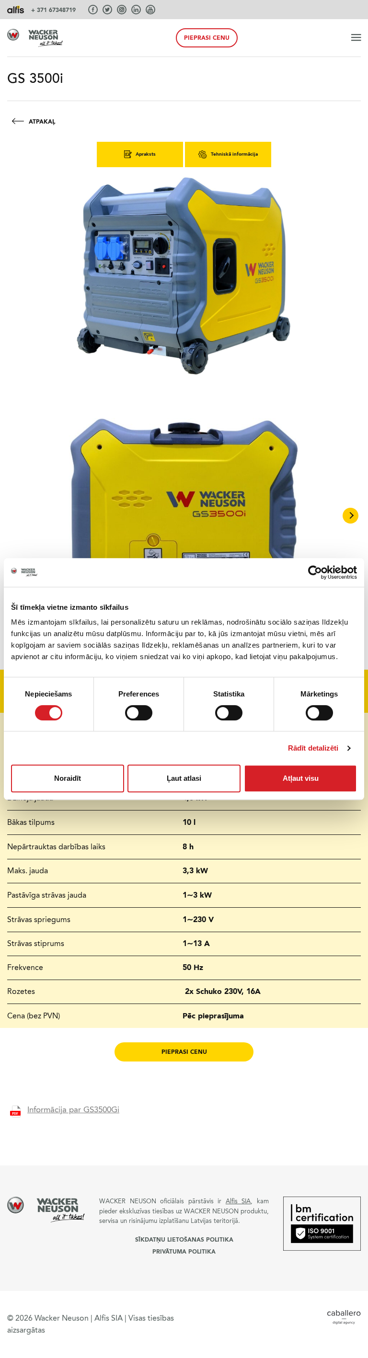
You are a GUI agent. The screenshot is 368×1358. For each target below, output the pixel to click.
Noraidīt (67, 778)
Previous (17, 516)
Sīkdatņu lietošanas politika (184, 1240)
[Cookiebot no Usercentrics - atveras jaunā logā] (315, 572)
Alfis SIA (238, 1201)
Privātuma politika (184, 1251)
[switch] (138, 712)
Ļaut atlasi (184, 778)
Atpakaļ (42, 122)
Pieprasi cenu (207, 38)
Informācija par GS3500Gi (73, 1110)
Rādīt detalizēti (313, 748)
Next (350, 516)
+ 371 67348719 (53, 10)
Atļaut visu (301, 778)
